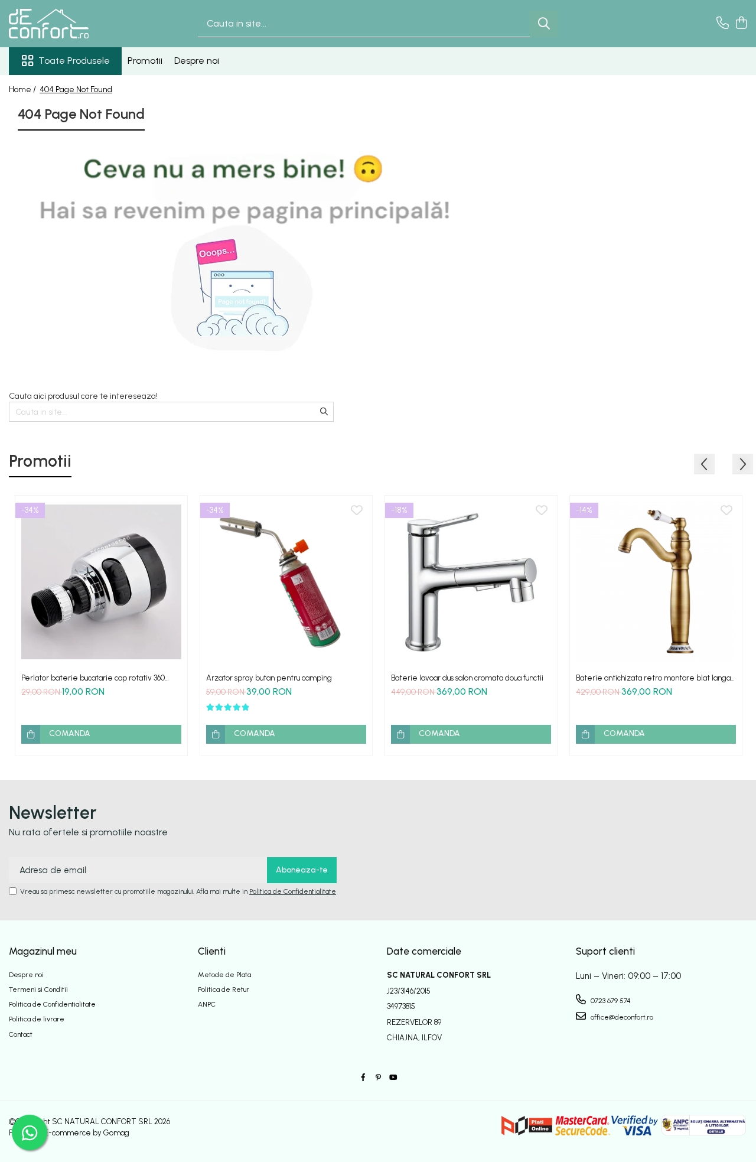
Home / (23, 89)
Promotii (145, 60)
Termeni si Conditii (38, 989)
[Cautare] (544, 24)
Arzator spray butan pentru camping (269, 677)
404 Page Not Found (76, 89)
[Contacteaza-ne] (722, 24)
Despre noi (196, 60)
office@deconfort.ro (621, 1017)
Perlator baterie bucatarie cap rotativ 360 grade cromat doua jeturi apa (93, 677)
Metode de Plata (224, 975)
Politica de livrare (36, 1019)
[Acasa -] (68, 23)
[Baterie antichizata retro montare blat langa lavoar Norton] (656, 582)
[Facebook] (363, 1078)
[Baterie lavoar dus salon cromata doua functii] (471, 582)
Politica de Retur (223, 989)
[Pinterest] (378, 1078)
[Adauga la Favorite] (171, 511)
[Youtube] (392, 1078)
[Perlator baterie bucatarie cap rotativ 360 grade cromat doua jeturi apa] (101, 582)
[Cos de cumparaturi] (741, 24)
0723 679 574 (610, 1001)
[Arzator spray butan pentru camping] (286, 582)
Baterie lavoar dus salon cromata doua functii (467, 677)
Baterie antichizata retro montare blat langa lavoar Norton (653, 677)
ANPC (207, 1004)
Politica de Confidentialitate (292, 891)
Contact (20, 1034)
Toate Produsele (74, 60)
